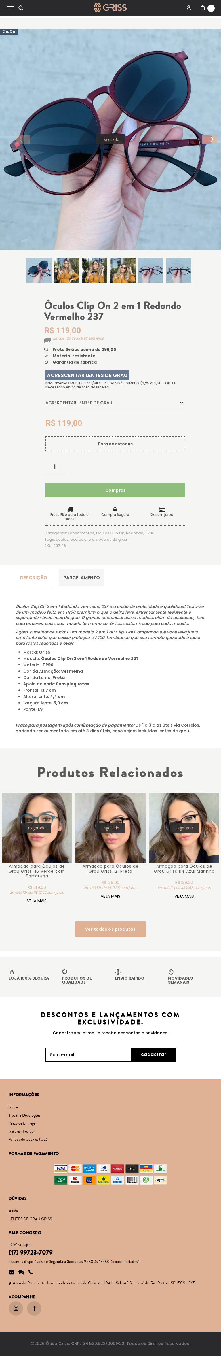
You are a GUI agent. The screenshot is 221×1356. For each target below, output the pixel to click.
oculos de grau (112, 539)
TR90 (150, 533)
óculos (62, 539)
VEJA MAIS (37, 901)
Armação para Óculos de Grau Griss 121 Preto (111, 869)
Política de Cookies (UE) (28, 1139)
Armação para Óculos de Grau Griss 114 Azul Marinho (184, 869)
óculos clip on (83, 539)
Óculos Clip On (110, 533)
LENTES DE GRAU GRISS (30, 1219)
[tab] (34, 577)
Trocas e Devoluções (24, 1115)
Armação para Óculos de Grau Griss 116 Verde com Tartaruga (37, 871)
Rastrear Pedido (21, 1131)
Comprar (115, 490)
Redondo (134, 533)
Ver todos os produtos (110, 929)
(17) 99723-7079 (31, 1252)
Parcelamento (81, 577)
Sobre (13, 1107)
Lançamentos (81, 533)
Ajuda (13, 1211)
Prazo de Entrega (22, 1123)
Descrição (33, 577)
